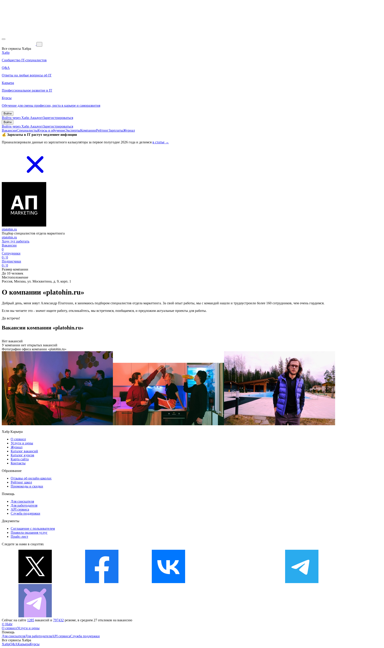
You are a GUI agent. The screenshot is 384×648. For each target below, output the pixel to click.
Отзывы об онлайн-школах (31, 478)
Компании (88, 130)
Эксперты (72, 130)
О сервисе (18, 439)
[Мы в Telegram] (301, 582)
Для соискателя (22, 501)
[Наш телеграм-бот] (35, 616)
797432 (58, 620)
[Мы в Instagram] (235, 582)
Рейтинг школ (21, 482)
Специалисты (27, 130)
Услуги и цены (22, 443)
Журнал (129, 130)
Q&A (14, 644)
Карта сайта (20, 459)
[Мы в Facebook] (101, 582)
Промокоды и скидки (27, 486)
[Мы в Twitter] (35, 582)
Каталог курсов (22, 455)
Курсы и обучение (51, 130)
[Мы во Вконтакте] (168, 582)
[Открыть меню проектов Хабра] (3, 39)
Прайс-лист (19, 536)
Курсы (35, 644)
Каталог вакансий (24, 451)
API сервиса (20, 509)
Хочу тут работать (15, 241)
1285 (30, 620)
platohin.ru (9, 229)
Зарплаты (116, 130)
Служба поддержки (25, 513)
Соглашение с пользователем (33, 528)
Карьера (24, 644)
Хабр (6, 644)
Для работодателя (24, 505)
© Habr (7, 624)
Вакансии (9, 130)
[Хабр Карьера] (19, 44)
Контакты (18, 463)
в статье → (160, 142)
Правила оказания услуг (29, 532)
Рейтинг (102, 130)
